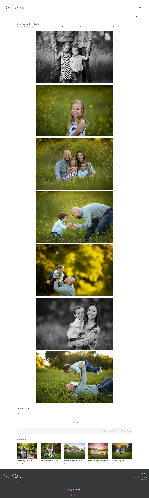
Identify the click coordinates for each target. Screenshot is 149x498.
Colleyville (70, 490)
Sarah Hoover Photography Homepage (74, 489)
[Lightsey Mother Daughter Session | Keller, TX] (98, 444)
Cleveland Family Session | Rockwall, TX (73, 460)
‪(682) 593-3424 (142, 477)
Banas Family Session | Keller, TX (119, 460)
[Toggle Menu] (145, 7)
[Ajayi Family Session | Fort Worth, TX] (27, 444)
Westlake (86, 490)
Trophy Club (80, 490)
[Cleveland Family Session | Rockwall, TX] (74, 444)
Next (144, 17)
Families (78, 422)
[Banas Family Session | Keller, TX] (122, 444)
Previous (138, 17)
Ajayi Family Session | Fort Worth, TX (25, 460)
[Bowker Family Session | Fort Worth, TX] (51, 444)
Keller (66, 490)
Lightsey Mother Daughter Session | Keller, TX (98, 460)
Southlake (75, 490)
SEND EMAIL (143, 479)
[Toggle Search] (140, 7)
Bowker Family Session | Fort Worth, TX (49, 460)
